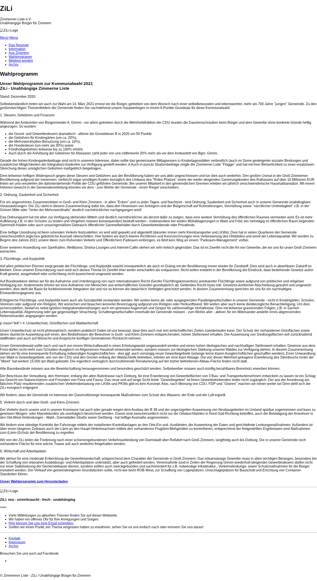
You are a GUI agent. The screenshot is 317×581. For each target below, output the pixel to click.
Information (17, 49)
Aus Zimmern (19, 53)
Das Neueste (19, 45)
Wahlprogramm (20, 57)
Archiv (13, 64)
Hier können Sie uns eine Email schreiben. (41, 523)
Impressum (17, 542)
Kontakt (14, 538)
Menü (4, 38)
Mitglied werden (21, 60)
